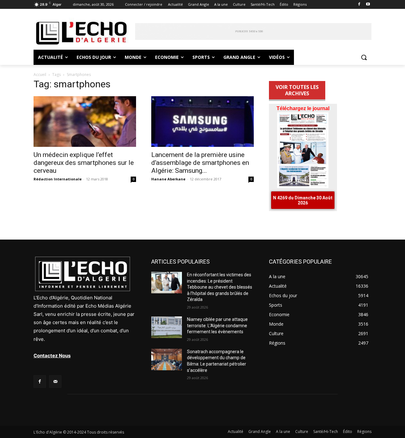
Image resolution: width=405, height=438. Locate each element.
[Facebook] (359, 4)
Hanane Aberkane (168, 179)
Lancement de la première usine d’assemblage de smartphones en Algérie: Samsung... (200, 162)
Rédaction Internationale (58, 179)
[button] (363, 57)
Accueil (40, 74)
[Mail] (55, 381)
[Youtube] (367, 4)
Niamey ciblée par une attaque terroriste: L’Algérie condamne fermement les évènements (217, 325)
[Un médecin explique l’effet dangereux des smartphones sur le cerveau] (85, 121)
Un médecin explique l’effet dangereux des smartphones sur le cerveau (84, 162)
